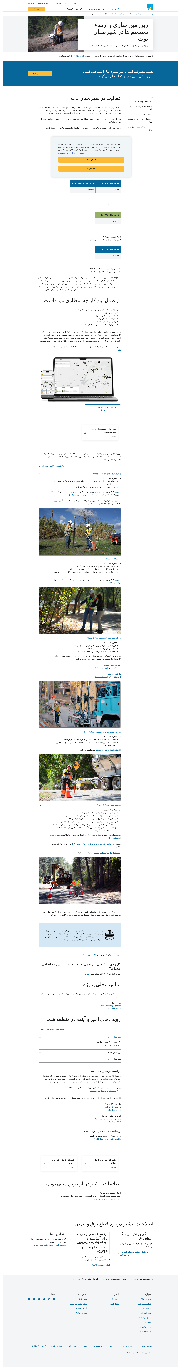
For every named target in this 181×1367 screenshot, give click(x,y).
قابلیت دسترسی (147, 1346)
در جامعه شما (145, 1331)
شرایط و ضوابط (128, 1346)
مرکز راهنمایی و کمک (78, 1303)
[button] (57, 3)
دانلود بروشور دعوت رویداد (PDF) (107, 1139)
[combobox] (71, 3)
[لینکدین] (44, 1298)
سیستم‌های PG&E (144, 1327)
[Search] (66, 3)
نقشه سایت (72, 1346)
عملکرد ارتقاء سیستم (112, 665)
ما (114, 503)
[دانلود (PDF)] (85, 432)
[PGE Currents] (28, 1298)
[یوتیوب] (38, 1298)
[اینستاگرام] (33, 1298)
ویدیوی (118, 492)
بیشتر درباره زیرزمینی (112, 1199)
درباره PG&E (146, 1299)
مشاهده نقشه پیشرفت (40, 73)
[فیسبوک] (54, 1298)
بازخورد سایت (81, 1308)
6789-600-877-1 (76, 56)
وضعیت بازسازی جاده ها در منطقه (107, 852)
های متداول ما (91, 954)
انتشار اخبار (114, 1303)
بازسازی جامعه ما (60, 113)
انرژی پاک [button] (70, 9)
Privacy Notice (78, 153)
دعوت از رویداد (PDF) (112, 1045)
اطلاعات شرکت (144, 1303)
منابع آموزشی (145, 1313)
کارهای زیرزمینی (114, 673)
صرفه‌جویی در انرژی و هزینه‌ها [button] (95, 9)
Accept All (91, 160)
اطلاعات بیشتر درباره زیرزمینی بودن (140, 128)
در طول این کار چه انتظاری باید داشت (140, 108)
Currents (115, 1299)
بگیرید (87, 974)
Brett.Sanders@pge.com (110, 1005)
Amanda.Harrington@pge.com (108, 1119)
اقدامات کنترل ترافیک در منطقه (108, 750)
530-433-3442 (114, 1110)
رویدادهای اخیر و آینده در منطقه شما (140, 120)
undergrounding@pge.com (55, 1245)
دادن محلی (146, 1308)
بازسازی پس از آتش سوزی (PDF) (102, 1090)
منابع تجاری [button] (79, 9)
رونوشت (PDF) (75, 495)
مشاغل (148, 1322)
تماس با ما (83, 1299)
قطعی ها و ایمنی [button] (114, 9)
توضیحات (91, 495)
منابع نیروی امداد (144, 1317)
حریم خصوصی (99, 1346)
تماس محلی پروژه (145, 114)
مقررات (113, 1346)
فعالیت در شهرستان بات (143, 101)
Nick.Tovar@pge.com (112, 1107)
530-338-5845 (114, 1008)
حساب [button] (124, 9)
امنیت (85, 1346)
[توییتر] (49, 1298)
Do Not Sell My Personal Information (46, 1346)
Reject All (91, 169)
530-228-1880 (114, 1122)
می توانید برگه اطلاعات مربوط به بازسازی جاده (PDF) (93, 844)
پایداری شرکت (113, 1308)
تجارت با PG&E (81, 1313)
